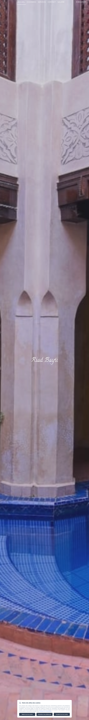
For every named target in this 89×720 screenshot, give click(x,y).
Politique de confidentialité (45, 711)
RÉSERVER (82, 2)
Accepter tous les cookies (62, 714)
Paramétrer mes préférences (44, 714)
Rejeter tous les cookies (27, 714)
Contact (52, 2)
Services (42, 2)
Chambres (31, 2)
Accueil (21, 2)
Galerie (61, 2)
